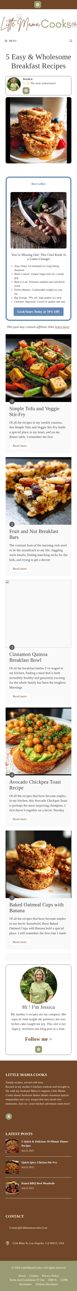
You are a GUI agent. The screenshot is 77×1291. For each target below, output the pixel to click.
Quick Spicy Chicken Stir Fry (39, 1162)
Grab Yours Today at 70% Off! (38, 311)
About (22, 1275)
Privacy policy (50, 1275)
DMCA (52, 1279)
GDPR (64, 1279)
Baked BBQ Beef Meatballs (38, 1183)
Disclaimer (25, 1284)
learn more (62, 327)
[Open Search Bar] (71, 41)
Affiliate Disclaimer (46, 1284)
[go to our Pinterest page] (37, 4)
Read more (20, 446)
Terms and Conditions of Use (26, 1279)
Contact (33, 1275)
